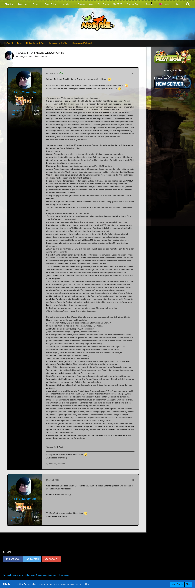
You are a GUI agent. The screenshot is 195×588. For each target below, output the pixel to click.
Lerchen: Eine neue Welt (57, 494)
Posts (13, 114)
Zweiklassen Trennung (56, 458)
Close (188, 584)
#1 (133, 73)
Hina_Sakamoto (26, 56)
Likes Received (17, 110)
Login (178, 4)
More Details (177, 584)
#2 (133, 480)
